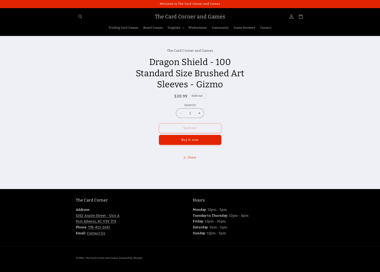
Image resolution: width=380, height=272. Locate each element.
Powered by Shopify (130, 258)
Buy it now (190, 140)
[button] (80, 16)
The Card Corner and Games (101, 258)
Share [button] (192, 157)
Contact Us (96, 233)
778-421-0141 (99, 227)
